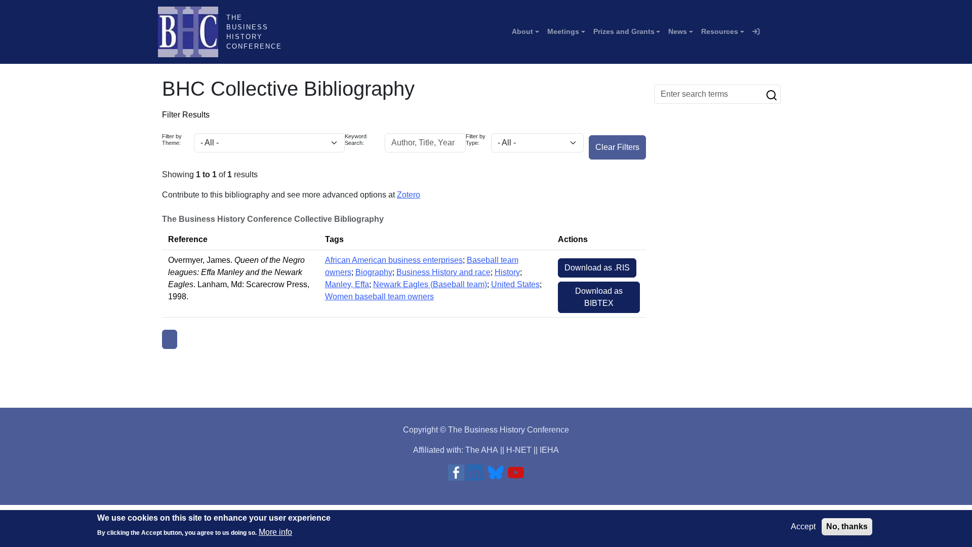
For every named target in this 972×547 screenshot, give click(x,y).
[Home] (192, 32)
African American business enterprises (394, 260)
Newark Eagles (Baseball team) (430, 284)
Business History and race (443, 272)
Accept (803, 526)
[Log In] (755, 32)
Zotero (408, 194)
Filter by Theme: (172, 139)
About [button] (522, 31)
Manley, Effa (347, 284)
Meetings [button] (563, 31)
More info (275, 532)
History (507, 272)
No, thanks (847, 526)
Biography (373, 272)
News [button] (677, 31)
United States (515, 284)
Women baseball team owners (379, 296)
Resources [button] (719, 31)
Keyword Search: (356, 139)
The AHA (481, 450)
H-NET (519, 450)
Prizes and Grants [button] (624, 31)
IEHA (549, 450)
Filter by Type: (475, 139)
